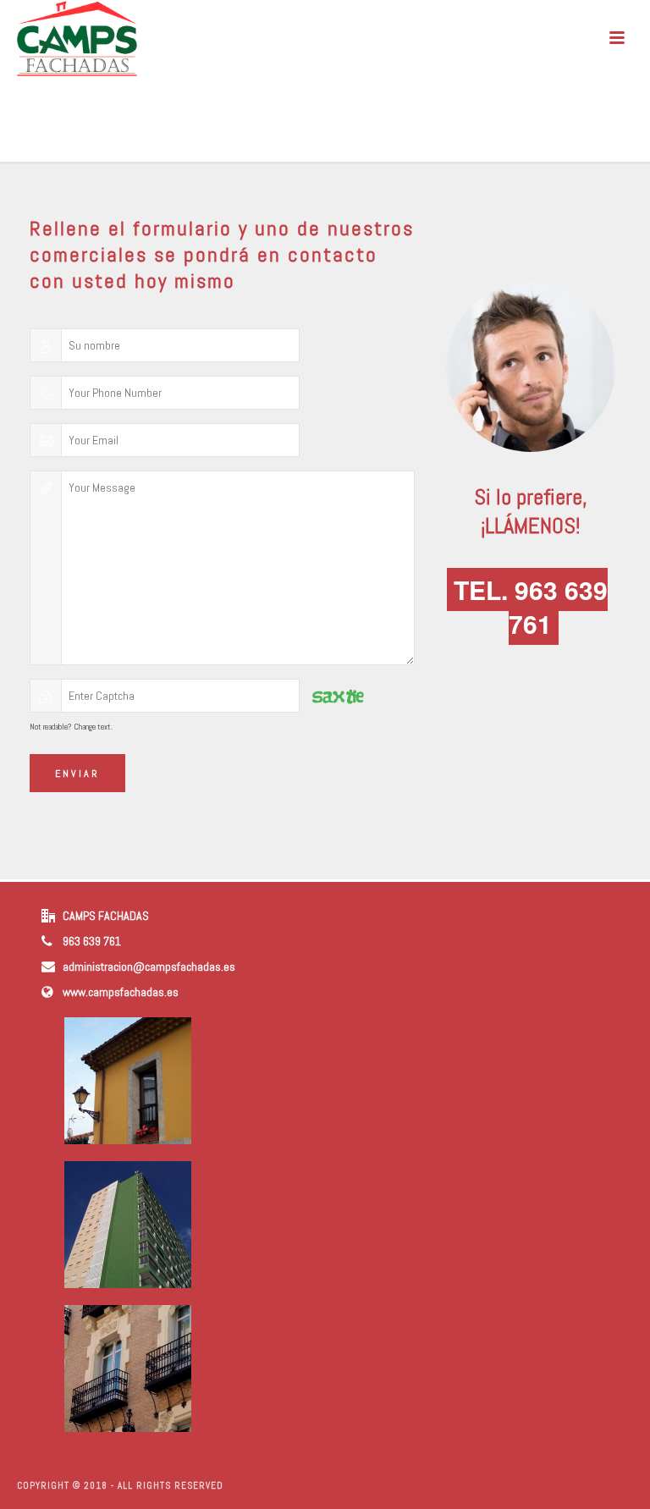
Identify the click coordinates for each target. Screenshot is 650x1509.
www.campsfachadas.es (121, 992)
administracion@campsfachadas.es (149, 966)
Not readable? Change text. (71, 726)
